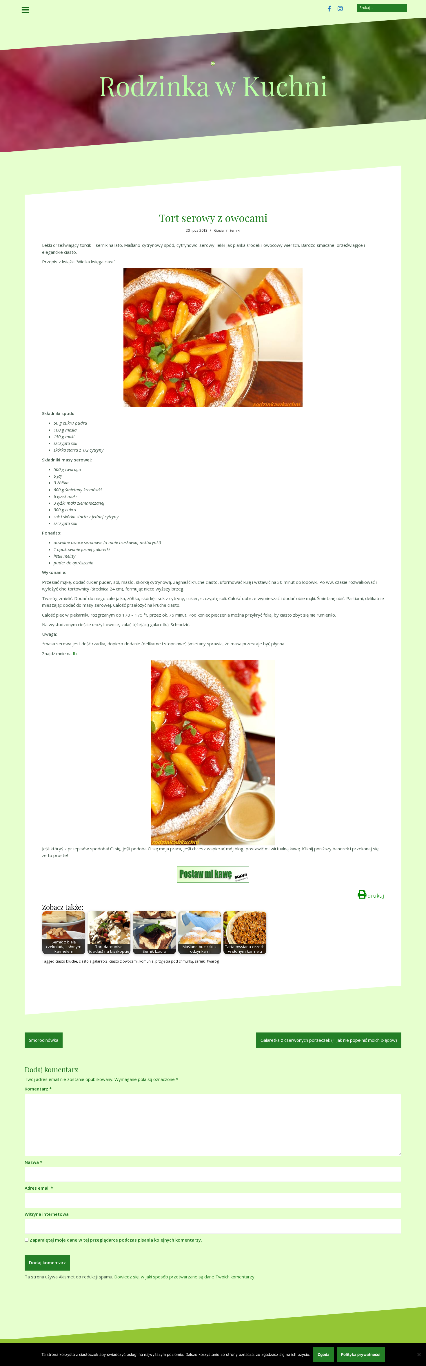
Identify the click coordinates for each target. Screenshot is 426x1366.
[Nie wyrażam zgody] (419, 1354)
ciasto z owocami (123, 961)
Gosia (219, 230)
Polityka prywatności (361, 1354)
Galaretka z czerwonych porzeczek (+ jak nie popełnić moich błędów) (329, 1040)
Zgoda (323, 1354)
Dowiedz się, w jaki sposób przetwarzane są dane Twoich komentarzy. (184, 1277)
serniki (200, 961)
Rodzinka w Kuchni (213, 85)
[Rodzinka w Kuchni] (213, 65)
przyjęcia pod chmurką (174, 961)
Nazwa (33, 1162)
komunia (146, 961)
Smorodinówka (43, 1040)
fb (75, 653)
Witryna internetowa (47, 1214)
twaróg (213, 961)
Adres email (39, 1188)
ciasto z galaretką (93, 961)
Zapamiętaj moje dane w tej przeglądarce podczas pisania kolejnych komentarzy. (116, 1240)
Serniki (235, 230)
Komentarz (38, 1089)
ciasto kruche (66, 961)
